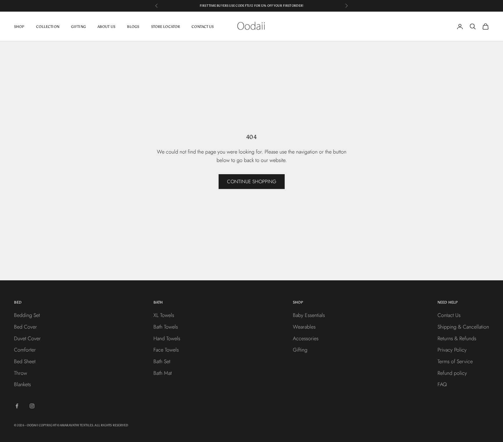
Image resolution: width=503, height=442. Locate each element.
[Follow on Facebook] (17, 406)
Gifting (78, 26)
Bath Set (161, 361)
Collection (47, 26)
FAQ (442, 384)
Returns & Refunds (457, 338)
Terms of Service (455, 361)
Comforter (25, 350)
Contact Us (203, 26)
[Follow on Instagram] (32, 406)
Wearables (304, 327)
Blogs (133, 26)
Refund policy (452, 373)
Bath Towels (165, 327)
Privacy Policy (452, 350)
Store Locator (165, 26)
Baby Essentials (309, 315)
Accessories (305, 338)
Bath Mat (162, 373)
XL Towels (163, 315)
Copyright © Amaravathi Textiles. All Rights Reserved (83, 425)
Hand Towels (166, 338)
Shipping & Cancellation (463, 327)
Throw (20, 373)
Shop (19, 26)
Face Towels (166, 350)
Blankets (22, 384)
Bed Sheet (25, 361)
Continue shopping (251, 181)
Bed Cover (25, 327)
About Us (106, 26)
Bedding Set (27, 315)
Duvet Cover (27, 338)
